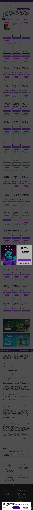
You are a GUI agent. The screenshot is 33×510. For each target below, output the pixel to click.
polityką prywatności (16, 505)
